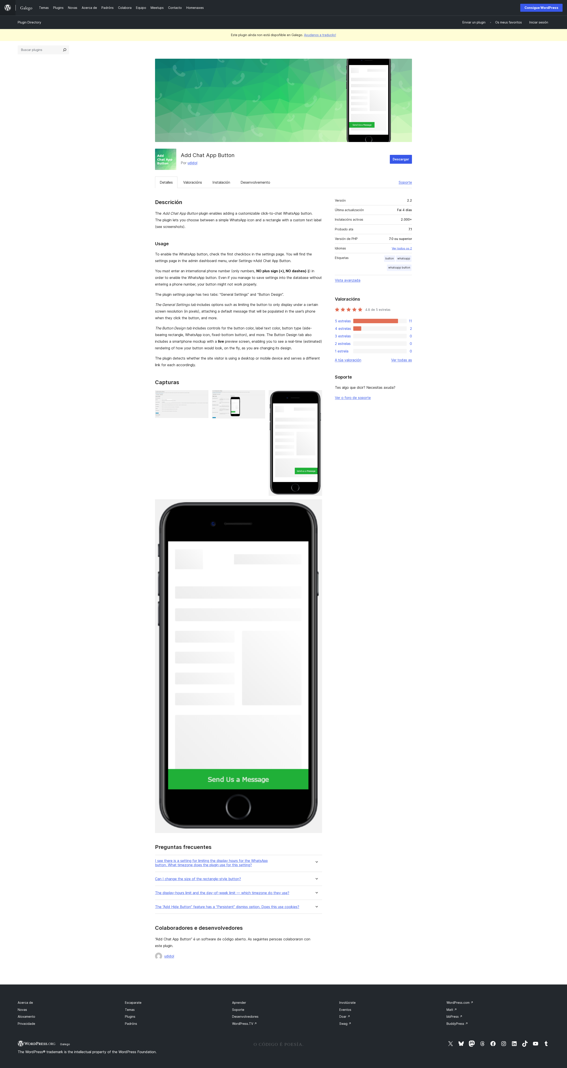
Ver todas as (401, 360)
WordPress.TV (244, 1023)
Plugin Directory (29, 22)
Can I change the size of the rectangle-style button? (198, 879)
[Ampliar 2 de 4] (259, 396)
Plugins (130, 1016)
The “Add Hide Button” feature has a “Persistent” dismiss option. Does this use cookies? (227, 907)
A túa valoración (348, 360)
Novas (22, 1010)
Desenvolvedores (245, 1016)
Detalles (166, 182)
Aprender (239, 1002)
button (389, 258)
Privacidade (26, 1023)
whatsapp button (399, 267)
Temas (130, 1010)
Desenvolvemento (255, 182)
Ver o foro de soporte (353, 397)
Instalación (221, 182)
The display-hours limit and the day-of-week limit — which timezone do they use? (222, 893)
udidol (192, 163)
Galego (65, 1044)
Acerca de (25, 1002)
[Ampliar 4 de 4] (316, 505)
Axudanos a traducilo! (320, 35)
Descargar (401, 159)
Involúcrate (347, 1002)
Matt (452, 1010)
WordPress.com (460, 1002)
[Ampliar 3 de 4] (316, 396)
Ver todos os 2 (402, 248)
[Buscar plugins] (64, 49)
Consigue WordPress (541, 8)
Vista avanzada (347, 280)
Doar (344, 1016)
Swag (345, 1023)
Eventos (345, 1010)
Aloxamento (26, 1016)
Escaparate (133, 1002)
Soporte (405, 182)
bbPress (454, 1016)
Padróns (131, 1023)
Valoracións (192, 182)
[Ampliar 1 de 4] (202, 396)
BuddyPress (457, 1023)
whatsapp (403, 258)
